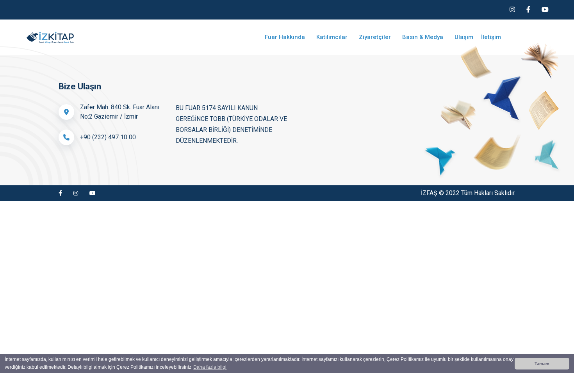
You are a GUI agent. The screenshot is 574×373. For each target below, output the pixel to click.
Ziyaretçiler (375, 37)
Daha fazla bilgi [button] (209, 367)
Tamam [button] (542, 363)
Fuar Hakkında (286, 37)
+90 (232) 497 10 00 (108, 137)
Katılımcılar (332, 37)
